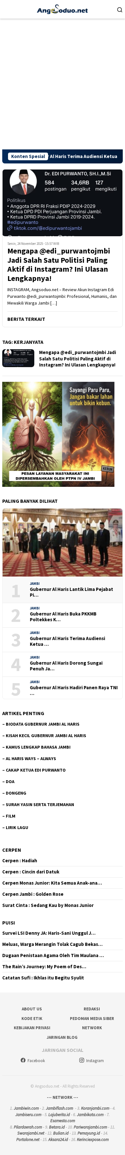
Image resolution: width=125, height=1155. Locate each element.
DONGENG (16, 793)
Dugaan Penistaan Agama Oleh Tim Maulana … (53, 955)
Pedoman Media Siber (92, 1018)
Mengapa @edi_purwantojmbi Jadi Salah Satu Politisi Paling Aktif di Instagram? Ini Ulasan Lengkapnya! (58, 264)
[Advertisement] (62, 84)
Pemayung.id (89, 1133)
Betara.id (57, 1127)
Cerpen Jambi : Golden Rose (32, 894)
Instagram (95, 1060)
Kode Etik (31, 1018)
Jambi (35, 583)
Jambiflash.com (59, 1108)
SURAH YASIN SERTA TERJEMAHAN (40, 804)
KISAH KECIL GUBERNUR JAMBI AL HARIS (46, 735)
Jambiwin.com (26, 1108)
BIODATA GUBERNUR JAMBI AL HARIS (42, 724)
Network (92, 1027)
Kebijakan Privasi (32, 1027)
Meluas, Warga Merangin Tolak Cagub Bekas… (52, 944)
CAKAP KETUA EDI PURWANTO (36, 770)
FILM (10, 816)
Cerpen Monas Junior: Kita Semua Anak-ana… (52, 883)
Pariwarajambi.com (90, 1127)
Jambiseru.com (28, 1114)
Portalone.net (27, 1139)
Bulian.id (61, 1133)
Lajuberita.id (59, 1114)
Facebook (36, 1060)
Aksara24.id (58, 1139)
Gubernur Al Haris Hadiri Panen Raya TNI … (74, 690)
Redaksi (92, 1009)
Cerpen (11, 850)
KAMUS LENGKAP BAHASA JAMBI (38, 747)
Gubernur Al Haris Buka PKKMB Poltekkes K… (63, 617)
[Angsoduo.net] (62, 8)
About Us (32, 1009)
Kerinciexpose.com (93, 1139)
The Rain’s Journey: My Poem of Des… (44, 967)
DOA (10, 781)
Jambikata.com (90, 1114)
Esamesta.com (62, 1120)
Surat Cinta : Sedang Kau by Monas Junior (48, 905)
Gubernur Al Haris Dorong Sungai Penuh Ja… (66, 666)
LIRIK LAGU (17, 827)
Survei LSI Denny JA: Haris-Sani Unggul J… (49, 933)
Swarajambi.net (30, 1133)
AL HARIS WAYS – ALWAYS (31, 758)
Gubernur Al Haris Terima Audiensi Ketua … (67, 641)
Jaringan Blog (62, 1037)
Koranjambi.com (95, 1108)
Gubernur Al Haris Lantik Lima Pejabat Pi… (71, 592)
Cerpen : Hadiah (19, 861)
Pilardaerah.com (28, 1127)
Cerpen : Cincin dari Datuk (30, 872)
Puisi (8, 922)
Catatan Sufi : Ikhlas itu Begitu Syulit (43, 978)
